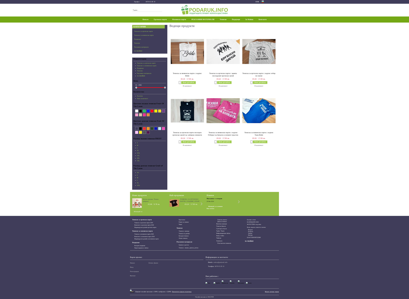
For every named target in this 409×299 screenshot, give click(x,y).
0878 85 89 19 (150, 2)
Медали (250, 229)
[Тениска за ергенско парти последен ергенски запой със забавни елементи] (187, 111)
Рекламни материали (184, 242)
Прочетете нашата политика (182, 292)
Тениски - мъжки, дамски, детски (188, 248)
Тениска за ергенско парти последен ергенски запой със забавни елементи (187, 134)
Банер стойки (220, 235)
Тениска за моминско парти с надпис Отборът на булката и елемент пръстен (223, 134)
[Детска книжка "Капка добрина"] (137, 203)
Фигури (250, 235)
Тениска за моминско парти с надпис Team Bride (258, 134)
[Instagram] (272, 2)
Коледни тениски (184, 236)
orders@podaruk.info (220, 262)
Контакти (262, 19)
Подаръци (135, 242)
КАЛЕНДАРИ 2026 (253, 222)
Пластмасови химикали (224, 243)
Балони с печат (251, 219)
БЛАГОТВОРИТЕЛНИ (254, 237)
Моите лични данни (272, 292)
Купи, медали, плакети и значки (256, 227)
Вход (131, 267)
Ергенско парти (160, 19)
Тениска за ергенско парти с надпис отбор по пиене (258, 74)
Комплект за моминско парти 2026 (144, 236)
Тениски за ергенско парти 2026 (143, 222)
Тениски (180, 228)
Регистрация (134, 271)
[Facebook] (269, 2)
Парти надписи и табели (141, 248)
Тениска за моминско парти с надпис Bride (187, 74)
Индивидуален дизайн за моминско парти (146, 239)
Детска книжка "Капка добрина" (150, 200)
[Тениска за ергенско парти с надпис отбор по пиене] (259, 51)
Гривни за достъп (184, 245)
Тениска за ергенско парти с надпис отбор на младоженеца (191, 200)
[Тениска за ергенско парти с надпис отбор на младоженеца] (174, 203)
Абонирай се (138, 211)
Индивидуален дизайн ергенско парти (145, 227)
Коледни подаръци (139, 245)
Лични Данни (153, 263)
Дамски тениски (222, 221)
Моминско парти (179, 19)
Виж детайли (188, 82)
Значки (250, 233)
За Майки (249, 19)
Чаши (180, 224)
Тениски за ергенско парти (142, 219)
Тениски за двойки (184, 233)
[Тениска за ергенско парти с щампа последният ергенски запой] (223, 51)
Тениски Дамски (221, 226)
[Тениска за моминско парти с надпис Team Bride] (259, 111)
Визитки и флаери (221, 224)
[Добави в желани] (180, 82)
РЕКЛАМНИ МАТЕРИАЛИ (202, 19)
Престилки (182, 219)
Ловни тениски (183, 238)
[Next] (200, 203)
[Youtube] (216, 270)
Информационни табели (223, 233)
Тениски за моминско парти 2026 (144, 234)
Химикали (219, 241)
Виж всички (210, 208)
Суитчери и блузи (221, 228)
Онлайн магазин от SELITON (204, 297)
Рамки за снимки (184, 222)
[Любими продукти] (271, 10)
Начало (145, 19)
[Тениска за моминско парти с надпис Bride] (187, 51)
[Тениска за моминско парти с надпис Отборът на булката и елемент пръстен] (223, 111)
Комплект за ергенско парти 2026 (144, 225)
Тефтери (218, 238)
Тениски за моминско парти (142, 231)
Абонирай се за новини (215, 206)
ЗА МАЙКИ (249, 241)
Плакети (250, 231)
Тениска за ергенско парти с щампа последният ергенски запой (223, 74)
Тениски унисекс (222, 219)
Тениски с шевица (184, 231)
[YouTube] (275, 2)
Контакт (133, 276)
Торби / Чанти (220, 231)
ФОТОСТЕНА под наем (254, 224)
